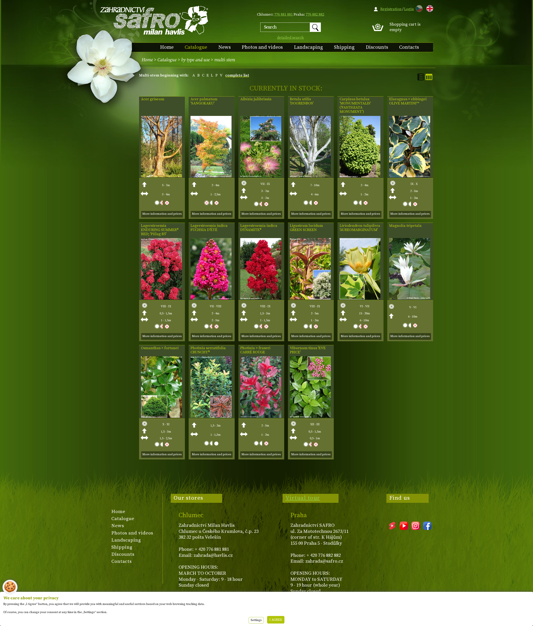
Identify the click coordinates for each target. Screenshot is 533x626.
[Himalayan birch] (310, 176)
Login (409, 9)
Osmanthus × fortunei (160, 348)
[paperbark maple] (161, 176)
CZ (418, 7)
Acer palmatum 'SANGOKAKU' (204, 101)
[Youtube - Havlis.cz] (404, 528)
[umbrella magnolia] (409, 298)
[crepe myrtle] (161, 298)
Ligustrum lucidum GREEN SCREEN (306, 228)
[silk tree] (260, 176)
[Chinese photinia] (211, 416)
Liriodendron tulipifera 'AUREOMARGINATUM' (360, 228)
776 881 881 (283, 14)
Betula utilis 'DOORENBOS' (302, 101)
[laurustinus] (310, 416)
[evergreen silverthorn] (409, 176)
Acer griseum (152, 99)
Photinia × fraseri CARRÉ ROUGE (255, 350)
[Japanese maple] (211, 176)
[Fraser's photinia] (260, 416)
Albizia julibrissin (255, 99)
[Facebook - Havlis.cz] (427, 528)
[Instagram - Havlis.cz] (415, 528)
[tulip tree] (360, 298)
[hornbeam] (360, 176)
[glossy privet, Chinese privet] (310, 298)
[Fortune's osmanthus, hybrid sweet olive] (161, 416)
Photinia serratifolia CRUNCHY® (208, 350)
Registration (391, 9)
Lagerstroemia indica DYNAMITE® (258, 228)
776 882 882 (315, 14)
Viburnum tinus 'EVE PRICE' (308, 350)
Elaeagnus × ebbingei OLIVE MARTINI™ (408, 101)
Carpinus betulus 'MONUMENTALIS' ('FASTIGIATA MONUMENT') (355, 105)
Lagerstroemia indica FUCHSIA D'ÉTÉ (209, 228)
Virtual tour (302, 498)
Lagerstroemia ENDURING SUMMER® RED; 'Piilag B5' (160, 230)
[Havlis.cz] (154, 20)
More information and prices (162, 214)
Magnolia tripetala (405, 226)
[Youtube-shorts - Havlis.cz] (392, 528)
